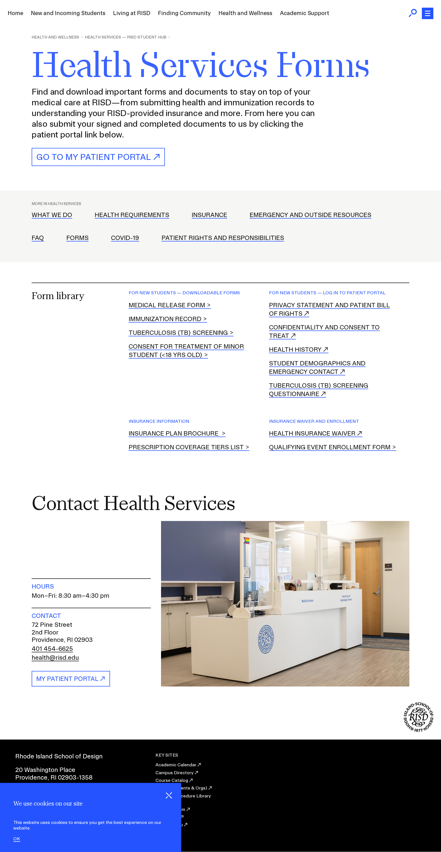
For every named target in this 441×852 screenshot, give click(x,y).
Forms (77, 237)
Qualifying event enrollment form (329, 447)
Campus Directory (174, 772)
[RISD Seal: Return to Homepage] (418, 730)
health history (295, 349)
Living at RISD (131, 13)
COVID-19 (125, 237)
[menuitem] (15, 13)
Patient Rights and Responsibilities (223, 237)
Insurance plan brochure (174, 433)
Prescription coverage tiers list (186, 447)
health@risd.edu (55, 657)
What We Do (52, 214)
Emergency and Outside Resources (310, 214)
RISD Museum (170, 809)
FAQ (38, 237)
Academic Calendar (175, 764)
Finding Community (184, 13)
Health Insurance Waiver (312, 433)
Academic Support (304, 13)
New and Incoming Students (68, 13)
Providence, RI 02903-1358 (54, 777)
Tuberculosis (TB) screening (178, 332)
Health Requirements (132, 214)
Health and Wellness (245, 13)
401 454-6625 (52, 648)
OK (16, 839)
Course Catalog (171, 780)
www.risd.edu (169, 824)
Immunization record (165, 318)
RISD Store (167, 817)
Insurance (209, 214)
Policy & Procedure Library (183, 795)
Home (15, 13)
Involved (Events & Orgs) (181, 787)
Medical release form (167, 305)
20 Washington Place (45, 769)
